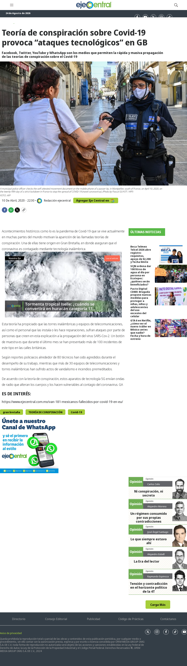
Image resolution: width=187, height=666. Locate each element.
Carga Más (157, 605)
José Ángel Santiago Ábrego (157, 533)
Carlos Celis (153, 484)
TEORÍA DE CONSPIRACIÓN (45, 412)
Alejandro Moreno (157, 506)
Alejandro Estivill (156, 554)
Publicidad (93, 619)
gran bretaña (11, 412)
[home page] (94, 5)
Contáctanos (168, 619)
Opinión (149, 478)
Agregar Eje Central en (93, 200)
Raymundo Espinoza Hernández (158, 578)
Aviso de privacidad (11, 633)
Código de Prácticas (131, 619)
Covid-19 (76, 412)
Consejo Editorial (56, 619)
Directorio (18, 619)
